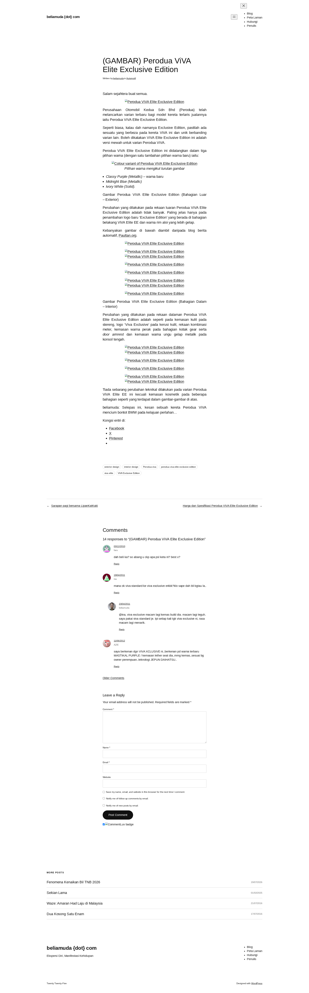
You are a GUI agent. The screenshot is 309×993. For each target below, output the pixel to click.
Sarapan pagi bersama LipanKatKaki (74, 505)
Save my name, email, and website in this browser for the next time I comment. (145, 792)
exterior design (111, 467)
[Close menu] (243, 6)
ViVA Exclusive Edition (129, 473)
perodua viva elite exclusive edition (178, 467)
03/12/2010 (119, 546)
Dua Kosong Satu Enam (65, 914)
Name (106, 747)
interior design (131, 467)
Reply (117, 564)
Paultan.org (127, 235)
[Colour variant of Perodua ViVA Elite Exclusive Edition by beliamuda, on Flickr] (154, 164)
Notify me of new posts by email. (122, 805)
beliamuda (118, 78)
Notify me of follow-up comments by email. (127, 798)
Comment (108, 709)
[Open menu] (234, 17)
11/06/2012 (119, 640)
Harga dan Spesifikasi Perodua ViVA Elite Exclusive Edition (220, 505)
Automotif (131, 78)
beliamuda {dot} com (63, 17)
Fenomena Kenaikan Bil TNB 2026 (73, 882)
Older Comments (113, 678)
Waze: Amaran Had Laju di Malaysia (75, 903)
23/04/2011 (124, 604)
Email (106, 762)
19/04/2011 (119, 575)
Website (107, 777)
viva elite (108, 473)
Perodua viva (149, 467)
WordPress (256, 983)
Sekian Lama (57, 893)
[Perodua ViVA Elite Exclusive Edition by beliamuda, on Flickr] (154, 102)
